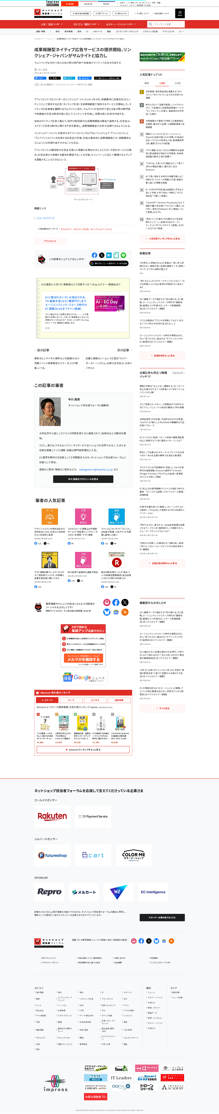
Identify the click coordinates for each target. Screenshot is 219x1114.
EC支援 (147, 5)
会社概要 (118, 962)
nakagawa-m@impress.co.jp (96, 469)
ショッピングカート (131, 1037)
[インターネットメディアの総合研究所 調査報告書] (172, 1069)
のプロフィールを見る (83, 479)
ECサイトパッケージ (109, 1037)
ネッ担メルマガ (121, 13)
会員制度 (61, 1010)
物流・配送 (84, 1029)
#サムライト (66, 229)
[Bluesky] (156, 941)
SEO (125, 998)
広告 (82, 1005)
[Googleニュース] (116, 612)
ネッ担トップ (38, 38)
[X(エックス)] (125, 602)
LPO (103, 1010)
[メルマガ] (106, 602)
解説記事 (176, 992)
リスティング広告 (150, 31)
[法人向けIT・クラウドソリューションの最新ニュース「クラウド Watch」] (95, 1079)
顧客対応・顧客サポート (65, 1029)
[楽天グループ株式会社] (52, 817)
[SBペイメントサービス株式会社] (93, 817)
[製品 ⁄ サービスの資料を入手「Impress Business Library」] (95, 1088)
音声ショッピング (108, 1005)
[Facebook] (116, 602)
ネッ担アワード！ (101, 13)
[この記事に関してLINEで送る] (123, 255)
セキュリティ (41, 1037)
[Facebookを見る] (141, 941)
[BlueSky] (106, 612)
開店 (82, 1037)
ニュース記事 (177, 997)
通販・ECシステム (65, 1044)
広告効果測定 (85, 1022)
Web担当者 (88, 4)
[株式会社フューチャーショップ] (52, 855)
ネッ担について (143, 13)
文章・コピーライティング (108, 1022)
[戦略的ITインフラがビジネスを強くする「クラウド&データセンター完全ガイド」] (95, 1069)
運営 (125, 1022)
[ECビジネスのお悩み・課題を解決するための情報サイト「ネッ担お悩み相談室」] (95, 1098)
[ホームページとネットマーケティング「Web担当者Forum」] (146, 1069)
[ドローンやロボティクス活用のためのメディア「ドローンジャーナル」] (146, 1088)
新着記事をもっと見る (164, 355)
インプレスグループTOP (160, 962)
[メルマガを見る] (134, 941)
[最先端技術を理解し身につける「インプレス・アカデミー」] (172, 1088)
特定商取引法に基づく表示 (89, 962)
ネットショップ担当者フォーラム (48, 13)
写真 (38, 1022)
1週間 (162, 83)
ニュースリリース (45, 218)
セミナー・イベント (155, 997)
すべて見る (164, 708)
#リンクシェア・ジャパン (101, 229)
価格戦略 (40, 1029)
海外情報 (68, 31)
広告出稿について (162, 13)
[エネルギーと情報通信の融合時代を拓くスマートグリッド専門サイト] (146, 1079)
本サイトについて (49, 958)
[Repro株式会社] (49, 892)
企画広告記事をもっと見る (164, 563)
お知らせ (151, 1002)
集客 (109, 31)
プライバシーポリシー (50, 962)
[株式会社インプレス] (55, 1083)
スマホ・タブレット (65, 1015)
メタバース (97, 31)
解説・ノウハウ (153, 1007)
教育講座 (140, 5)
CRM (82, 1010)
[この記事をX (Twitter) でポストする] (101, 255)
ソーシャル (62, 1005)
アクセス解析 (129, 1010)
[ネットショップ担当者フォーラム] (48, 945)
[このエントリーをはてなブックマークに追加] (109, 255)
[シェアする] (94, 255)
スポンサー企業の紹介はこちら (162, 917)
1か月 (177, 83)
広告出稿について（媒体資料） (90, 958)
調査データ (152, 1012)
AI (87, 31)
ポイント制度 (107, 1015)
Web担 (87, 610)
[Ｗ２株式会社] (119, 892)
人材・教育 (128, 1029)
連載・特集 (40, 31)
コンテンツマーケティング (127, 31)
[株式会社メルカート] (84, 892)
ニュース (50, 38)
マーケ (71, 700)
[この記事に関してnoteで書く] (116, 255)
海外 (58, 31)
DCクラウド (146, 3)
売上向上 (40, 1010)
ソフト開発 (130, 3)
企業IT (122, 3)
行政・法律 (106, 1044)
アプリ (126, 1005)
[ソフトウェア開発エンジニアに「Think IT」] (121, 1069)
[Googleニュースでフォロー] (164, 941)
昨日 (147, 83)
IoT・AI (138, 3)
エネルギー (124, 5)
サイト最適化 (41, 1015)
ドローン (132, 5)
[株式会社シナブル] (153, 892)
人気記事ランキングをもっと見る (164, 238)
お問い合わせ (120, 958)
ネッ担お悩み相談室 (81, 13)
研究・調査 (156, 3)
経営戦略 (119, 700)
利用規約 (154, 958)
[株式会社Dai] (93, 855)
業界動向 (83, 1044)
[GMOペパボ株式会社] (134, 855)
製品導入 (106, 4)
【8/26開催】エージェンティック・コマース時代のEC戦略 (66, 84)
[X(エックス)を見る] (149, 941)
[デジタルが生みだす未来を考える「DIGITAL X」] (121, 1088)
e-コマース (47, 700)
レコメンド (128, 1015)
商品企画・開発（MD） (108, 1029)
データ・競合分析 (86, 1015)
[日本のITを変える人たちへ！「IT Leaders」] (121, 1079)
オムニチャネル (64, 1037)
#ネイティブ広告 (81, 229)
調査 (125, 1044)
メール (38, 1005)
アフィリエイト (168, 31)
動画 (60, 1022)
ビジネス (95, 700)
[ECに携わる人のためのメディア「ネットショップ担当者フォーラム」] (172, 1079)
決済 (38, 1044)
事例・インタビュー (155, 1018)
